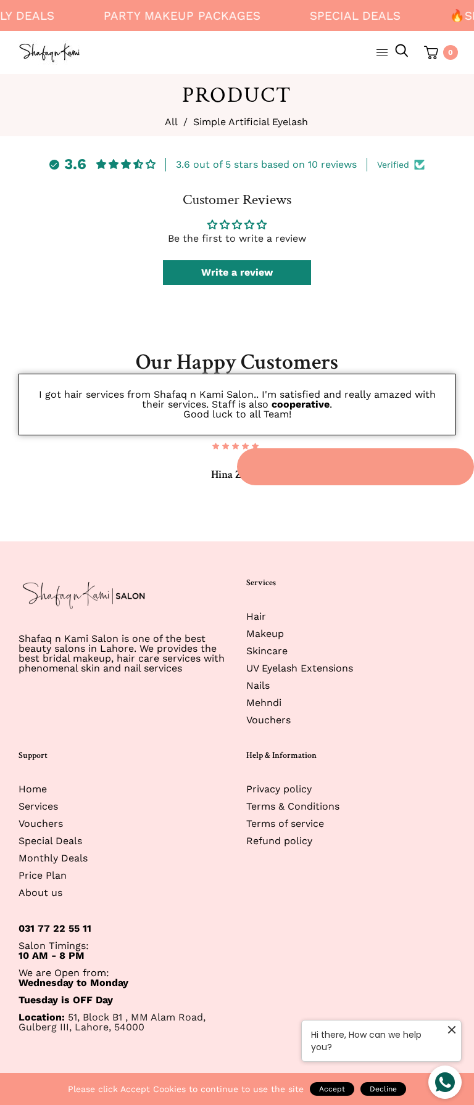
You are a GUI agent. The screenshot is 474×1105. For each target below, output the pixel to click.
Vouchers (268, 720)
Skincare (267, 651)
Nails (258, 685)
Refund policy (279, 841)
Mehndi (263, 703)
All (171, 122)
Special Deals (350, 16)
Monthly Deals (53, 858)
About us (40, 892)
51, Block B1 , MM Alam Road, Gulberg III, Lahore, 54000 (112, 1022)
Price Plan (43, 875)
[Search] (402, 52)
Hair (256, 616)
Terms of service (285, 823)
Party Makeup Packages (177, 16)
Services (38, 806)
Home (33, 789)
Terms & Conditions (292, 806)
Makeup (265, 633)
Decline (383, 1089)
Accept (332, 1089)
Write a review (237, 272)
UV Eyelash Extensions (299, 668)
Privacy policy (279, 789)
